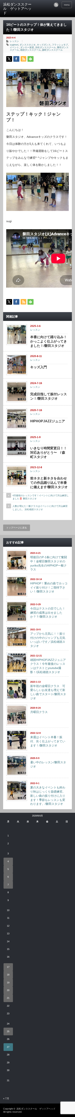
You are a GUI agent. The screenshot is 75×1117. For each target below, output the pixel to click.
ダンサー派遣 (27, 47)
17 (8, 967)
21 (8, 998)
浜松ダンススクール (45, 47)
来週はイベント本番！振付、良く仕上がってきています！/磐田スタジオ (47, 741)
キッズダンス (44, 44)
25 (8, 1031)
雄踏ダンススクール (30, 50)
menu (67, 5)
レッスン (14, 41)
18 (8, 974)
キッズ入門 (38, 367)
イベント (14, 47)
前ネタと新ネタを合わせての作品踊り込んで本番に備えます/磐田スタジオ (49, 483)
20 (8, 990)
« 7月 (6, 1098)
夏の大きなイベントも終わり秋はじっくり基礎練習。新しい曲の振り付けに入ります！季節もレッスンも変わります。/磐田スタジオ (47, 795)
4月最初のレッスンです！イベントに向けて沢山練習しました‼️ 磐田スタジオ (40, 497)
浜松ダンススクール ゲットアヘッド (35, 1108)
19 (8, 982)
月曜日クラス (39, 712)
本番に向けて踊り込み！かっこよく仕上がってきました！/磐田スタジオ (48, 341)
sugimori (14, 44)
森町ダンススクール (52, 50)
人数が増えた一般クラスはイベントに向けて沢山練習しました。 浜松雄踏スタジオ (40, 507)
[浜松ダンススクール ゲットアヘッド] (18, 8)
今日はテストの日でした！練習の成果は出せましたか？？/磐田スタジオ (47, 612)
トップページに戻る (16, 527)
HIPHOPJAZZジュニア (47, 421)
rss (56, 4)
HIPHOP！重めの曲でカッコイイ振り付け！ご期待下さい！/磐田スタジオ (49, 587)
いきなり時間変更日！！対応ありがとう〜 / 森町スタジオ (48, 452)
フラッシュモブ (60, 44)
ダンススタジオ (28, 44)
